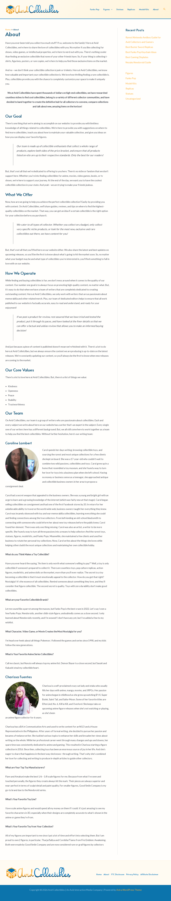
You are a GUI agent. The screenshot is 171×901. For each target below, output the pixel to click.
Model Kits (131, 83)
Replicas (130, 88)
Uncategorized (133, 98)
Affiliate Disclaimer (149, 874)
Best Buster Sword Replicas (139, 47)
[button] (111, 9)
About (106, 874)
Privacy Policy (132, 874)
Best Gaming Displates (137, 57)
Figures (129, 73)
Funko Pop (131, 78)
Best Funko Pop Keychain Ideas (141, 52)
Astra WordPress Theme (129, 889)
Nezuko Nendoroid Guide (138, 62)
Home (99, 874)
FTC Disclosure (117, 874)
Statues (129, 93)
